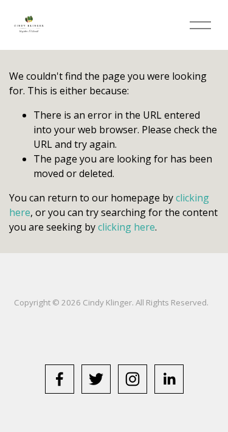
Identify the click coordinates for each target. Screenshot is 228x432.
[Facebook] (59, 379)
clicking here (126, 227)
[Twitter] (96, 379)
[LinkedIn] (169, 379)
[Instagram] (132, 379)
